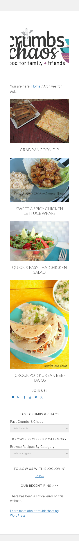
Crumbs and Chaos (39, 42)
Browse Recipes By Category (32, 446)
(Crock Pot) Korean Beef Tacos (40, 378)
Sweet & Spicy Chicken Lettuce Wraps (39, 211)
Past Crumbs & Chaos (26, 421)
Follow (39, 476)
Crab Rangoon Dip (39, 149)
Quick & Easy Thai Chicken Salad (39, 270)
